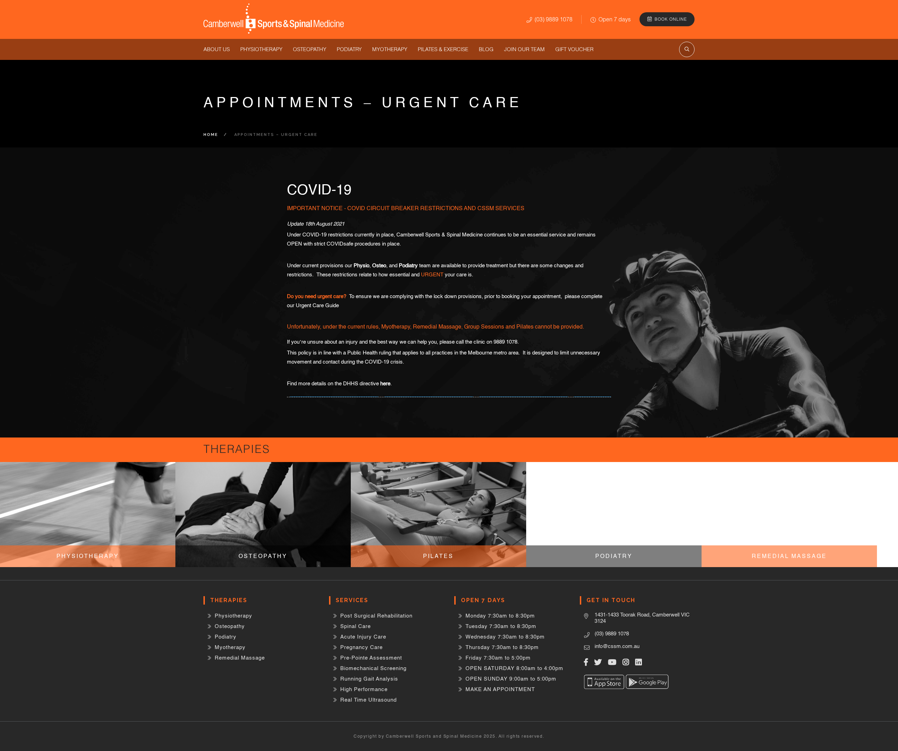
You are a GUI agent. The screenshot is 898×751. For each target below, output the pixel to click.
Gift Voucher (574, 49)
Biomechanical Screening (373, 668)
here (385, 383)
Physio (361, 265)
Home (210, 134)
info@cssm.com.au (617, 646)
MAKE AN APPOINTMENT (500, 689)
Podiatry (349, 49)
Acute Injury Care (363, 637)
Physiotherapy (261, 49)
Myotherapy (389, 49)
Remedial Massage (240, 658)
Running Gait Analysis (369, 679)
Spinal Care (355, 626)
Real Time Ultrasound (368, 700)
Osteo (379, 265)
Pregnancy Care (361, 647)
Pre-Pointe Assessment (371, 658)
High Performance (364, 689)
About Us (216, 49)
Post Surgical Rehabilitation (376, 616)
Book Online (671, 19)
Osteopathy (309, 49)
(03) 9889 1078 (553, 19)
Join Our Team (524, 49)
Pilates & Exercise (443, 49)
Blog (486, 49)
